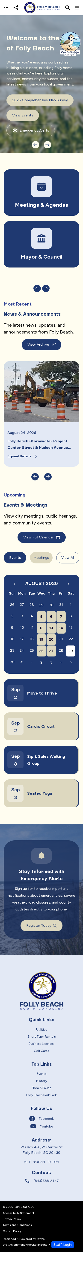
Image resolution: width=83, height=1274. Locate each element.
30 (51, 605)
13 (51, 628)
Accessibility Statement (18, 1213)
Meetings (41, 557)
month (71, 578)
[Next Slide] (47, 144)
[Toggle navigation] (6, 7)
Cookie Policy (12, 1231)
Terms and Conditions (17, 1225)
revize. (40, 1239)
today (59, 577)
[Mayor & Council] (41, 244)
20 (51, 639)
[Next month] (68, 584)
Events (15, 557)
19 (41, 639)
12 (41, 628)
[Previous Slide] (35, 144)
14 (61, 628)
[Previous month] (14, 584)
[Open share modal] (16, 7)
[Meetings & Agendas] (41, 192)
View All (67, 557)
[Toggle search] (67, 7)
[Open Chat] (70, 44)
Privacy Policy (12, 1219)
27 (51, 651)
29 (41, 605)
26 (41, 651)
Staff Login (62, 1245)
